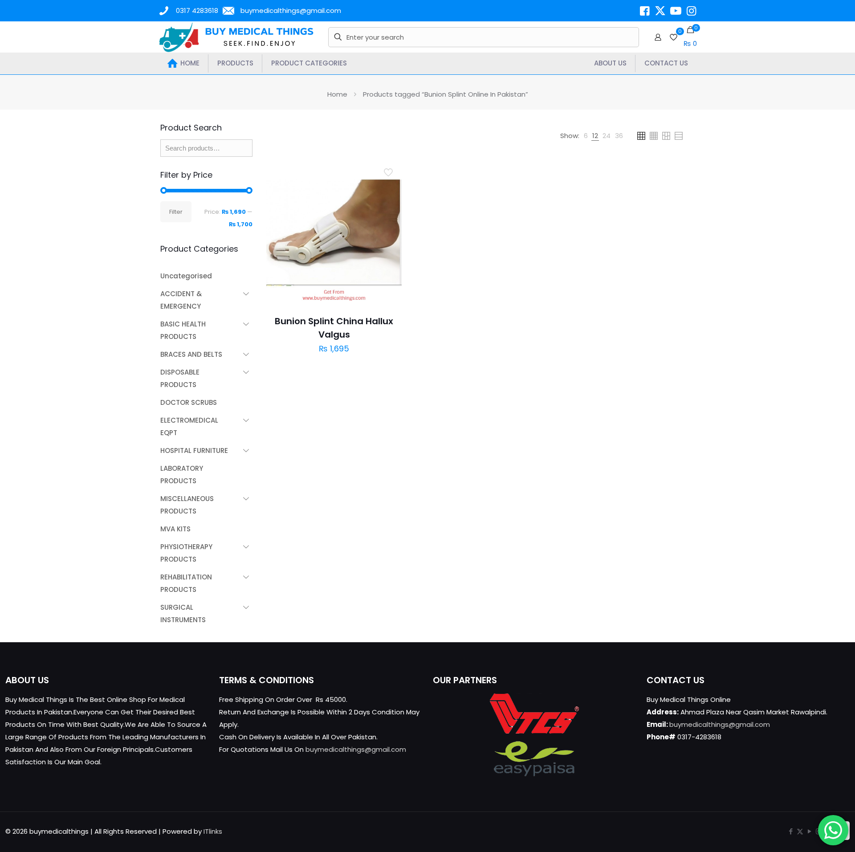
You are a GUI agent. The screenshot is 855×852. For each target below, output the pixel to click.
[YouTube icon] (809, 831)
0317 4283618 (197, 10)
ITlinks (213, 831)
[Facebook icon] (790, 831)
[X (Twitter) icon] (800, 831)
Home (337, 94)
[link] (586, 136)
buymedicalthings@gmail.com (290, 10)
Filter (176, 212)
